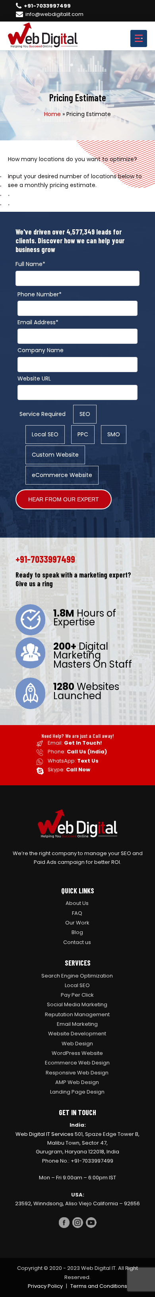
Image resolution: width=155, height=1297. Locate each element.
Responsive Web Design (77, 1072)
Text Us (88, 761)
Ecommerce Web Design (77, 1062)
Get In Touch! (83, 743)
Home (52, 114)
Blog (77, 932)
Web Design (77, 1043)
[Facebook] (64, 1223)
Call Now (78, 769)
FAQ (77, 913)
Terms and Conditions (98, 1286)
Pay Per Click (77, 995)
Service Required (42, 414)
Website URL (34, 378)
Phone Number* (39, 294)
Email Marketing (77, 1024)
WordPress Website (77, 1053)
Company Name (40, 350)
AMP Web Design (77, 1082)
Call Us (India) (87, 751)
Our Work (77, 922)
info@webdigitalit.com (54, 14)
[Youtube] (91, 1223)
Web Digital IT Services (44, 1134)
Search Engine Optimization (77, 976)
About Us (77, 903)
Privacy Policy (45, 1286)
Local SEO (77, 985)
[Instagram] (77, 1223)
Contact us (77, 942)
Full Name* (30, 264)
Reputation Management (77, 1014)
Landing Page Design (77, 1092)
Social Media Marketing (77, 1004)
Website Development (77, 1033)
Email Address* (37, 322)
